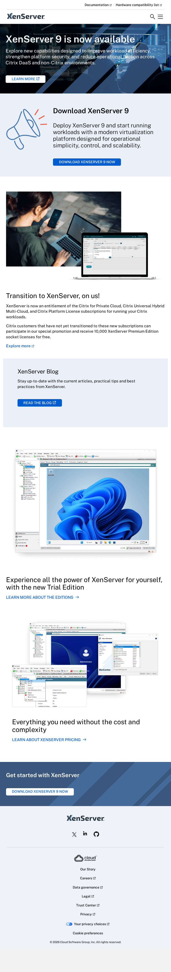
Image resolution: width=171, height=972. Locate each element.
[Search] (152, 16)
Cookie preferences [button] (88, 933)
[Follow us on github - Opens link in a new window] (96, 834)
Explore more (18, 345)
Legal (86, 896)
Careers (86, 878)
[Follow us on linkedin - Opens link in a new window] (85, 833)
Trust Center (86, 905)
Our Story (88, 869)
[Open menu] (160, 16)
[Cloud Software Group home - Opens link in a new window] (85, 858)
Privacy (86, 914)
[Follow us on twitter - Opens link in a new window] (74, 834)
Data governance (86, 887)
